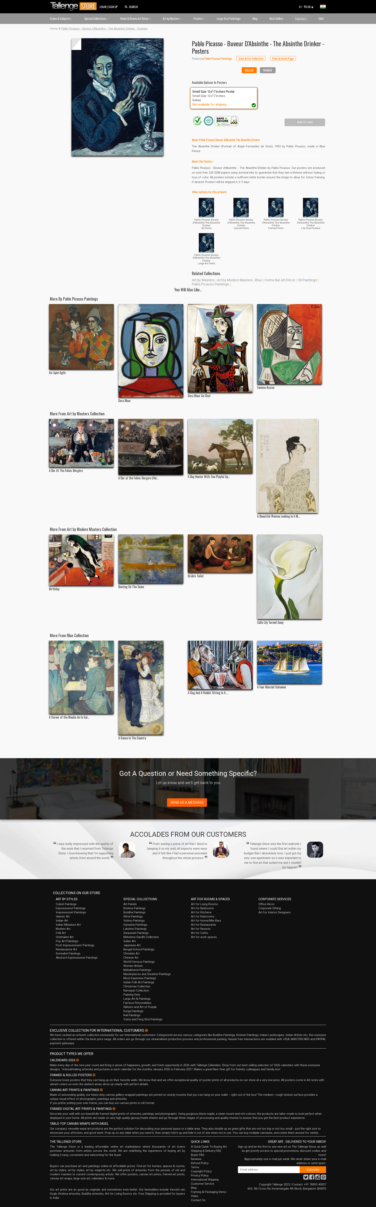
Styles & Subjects (60, 18)
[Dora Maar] (150, 350)
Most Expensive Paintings (139, 978)
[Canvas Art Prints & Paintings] (101, 1089)
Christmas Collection (136, 986)
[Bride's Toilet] (220, 553)
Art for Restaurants (203, 924)
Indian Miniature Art (68, 924)
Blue (258, 280)
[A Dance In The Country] (150, 688)
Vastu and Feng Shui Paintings (142, 1019)
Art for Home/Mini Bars (206, 920)
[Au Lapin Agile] (81, 336)
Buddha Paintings (134, 912)
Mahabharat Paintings (137, 970)
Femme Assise (265, 387)
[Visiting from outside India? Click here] (146, 1030)
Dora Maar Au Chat (199, 396)
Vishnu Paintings (134, 920)
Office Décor (266, 904)
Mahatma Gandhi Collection (141, 937)
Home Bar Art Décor (280, 280)
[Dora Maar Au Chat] (220, 348)
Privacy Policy (200, 1175)
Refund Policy (200, 1163)
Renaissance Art (66, 949)
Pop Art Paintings (67, 941)
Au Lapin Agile (57, 373)
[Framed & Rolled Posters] (94, 1075)
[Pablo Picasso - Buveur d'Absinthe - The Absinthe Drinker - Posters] (117, 97)
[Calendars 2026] (77, 1060)
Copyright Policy (201, 1171)
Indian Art (62, 920)
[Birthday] (81, 560)
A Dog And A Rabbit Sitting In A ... (208, 693)
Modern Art (63, 929)
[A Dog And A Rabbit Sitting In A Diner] (220, 665)
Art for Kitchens (201, 912)
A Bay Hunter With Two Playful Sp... (209, 477)
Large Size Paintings (228, 18)
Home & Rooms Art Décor (134, 18)
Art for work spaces (204, 937)
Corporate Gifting (269, 908)
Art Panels (130, 904)
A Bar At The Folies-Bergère (66, 471)
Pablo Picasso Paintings (210, 284)
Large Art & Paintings (137, 999)
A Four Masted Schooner (271, 687)
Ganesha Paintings (135, 924)
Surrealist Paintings (68, 953)
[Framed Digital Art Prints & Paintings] (114, 1108)
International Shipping (205, 1179)
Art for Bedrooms (202, 908)
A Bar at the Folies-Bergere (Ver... (138, 478)
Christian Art (131, 953)
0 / (305, 7)
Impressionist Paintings (71, 912)
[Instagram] (317, 1178)
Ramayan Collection (136, 990)
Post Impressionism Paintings (75, 945)
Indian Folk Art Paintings (138, 982)
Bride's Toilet (196, 576)
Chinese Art (130, 957)
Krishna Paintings (134, 908)
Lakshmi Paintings (135, 929)
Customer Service (202, 1183)
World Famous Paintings (139, 961)
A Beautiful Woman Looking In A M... (278, 516)
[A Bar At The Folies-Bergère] (81, 443)
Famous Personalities (137, 1003)
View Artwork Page (283, 58)
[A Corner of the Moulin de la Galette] (81, 677)
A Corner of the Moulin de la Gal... (69, 717)
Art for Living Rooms (204, 904)
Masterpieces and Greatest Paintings (147, 974)
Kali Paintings (131, 1015)
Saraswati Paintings (136, 933)
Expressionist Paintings (71, 908)
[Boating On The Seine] (150, 558)
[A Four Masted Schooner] (289, 662)
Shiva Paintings (133, 916)
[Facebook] (311, 1178)
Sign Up (113, 7)
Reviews (196, 1159)
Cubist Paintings (66, 904)
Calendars (300, 18)
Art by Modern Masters (235, 280)
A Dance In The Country (132, 738)
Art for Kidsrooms (202, 916)
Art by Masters (171, 18)
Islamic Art (63, 916)
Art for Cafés (199, 933)
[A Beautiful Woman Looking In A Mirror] (289, 466)
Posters (198, 18)
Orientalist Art (64, 937)
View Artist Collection (251, 58)
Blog (255, 18)
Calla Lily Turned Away (270, 622)
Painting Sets (131, 994)
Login (102, 7)
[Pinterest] (323, 1178)
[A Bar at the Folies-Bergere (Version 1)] (150, 447)
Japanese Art (132, 945)
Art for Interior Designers (274, 912)
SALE (321, 18)
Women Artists (133, 966)
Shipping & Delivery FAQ (206, 1151)
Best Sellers (276, 18)
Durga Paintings (133, 1011)
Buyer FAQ (197, 1155)
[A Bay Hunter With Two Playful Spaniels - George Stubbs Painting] (220, 446)
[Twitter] (305, 1178)
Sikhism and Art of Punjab (140, 1007)
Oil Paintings (307, 280)
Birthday (54, 589)
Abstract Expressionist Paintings (77, 957)
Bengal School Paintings (138, 949)
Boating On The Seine (131, 587)
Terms (195, 1167)
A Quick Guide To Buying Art (209, 1146)
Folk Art (61, 933)
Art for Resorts (201, 929)
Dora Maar (124, 401)
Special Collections (95, 18)
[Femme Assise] (289, 344)
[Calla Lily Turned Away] (289, 576)
